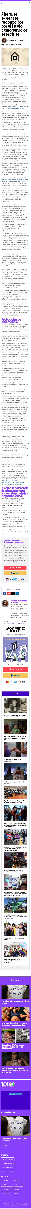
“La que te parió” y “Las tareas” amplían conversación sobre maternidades (13, 1047)
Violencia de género (8, 1163)
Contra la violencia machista (11, 1189)
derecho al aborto (8, 1159)
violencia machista (8, 1172)
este (19, 526)
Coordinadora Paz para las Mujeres (19, 171)
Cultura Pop (6, 1193)
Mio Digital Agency (20, 1206)
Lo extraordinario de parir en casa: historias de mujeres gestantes (14, 1024)
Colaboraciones (7, 1185)
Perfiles (16, 1193)
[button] (4, 593)
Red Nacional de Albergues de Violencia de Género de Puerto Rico (15, 179)
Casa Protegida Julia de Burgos (15, 108)
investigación (17, 255)
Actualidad (16, 1180)
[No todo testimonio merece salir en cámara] (15, 1126)
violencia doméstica (8, 1167)
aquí (3, 533)
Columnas (19, 1185)
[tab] (15, 693)
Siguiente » (16, 1074)
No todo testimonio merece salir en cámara (15, 1002)
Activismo (5, 1180)
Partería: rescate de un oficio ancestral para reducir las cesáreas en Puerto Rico (15, 1071)
